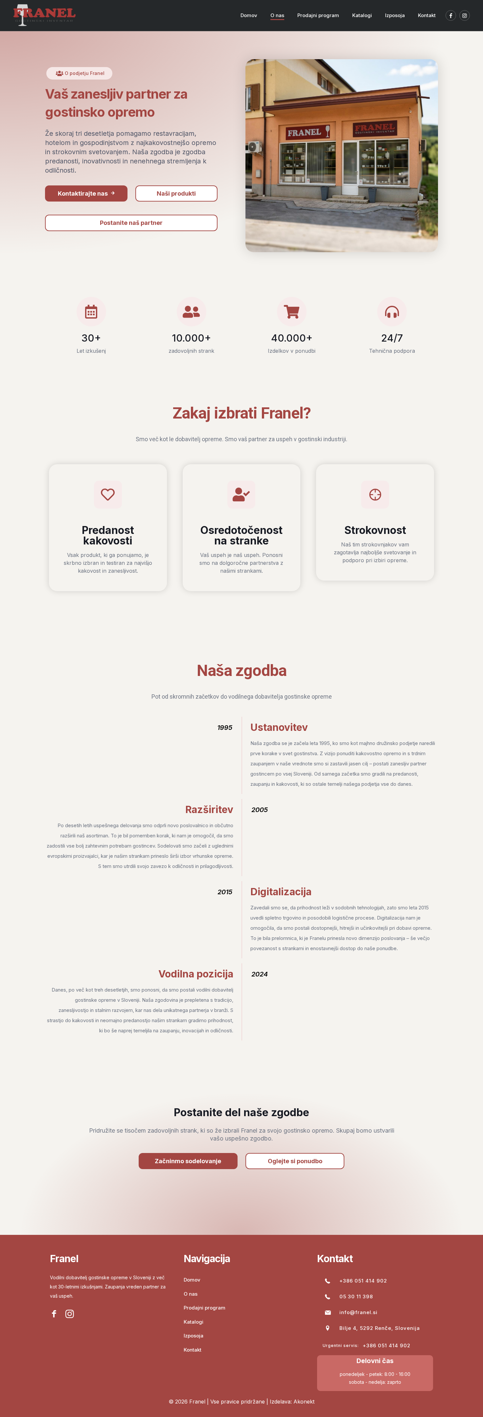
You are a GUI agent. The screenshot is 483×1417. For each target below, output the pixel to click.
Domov (192, 1280)
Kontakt (192, 1350)
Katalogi (193, 1322)
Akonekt (303, 1401)
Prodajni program (204, 1308)
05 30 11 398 (356, 1296)
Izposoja (193, 1336)
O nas (190, 1294)
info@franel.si (358, 1312)
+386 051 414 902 (363, 1281)
